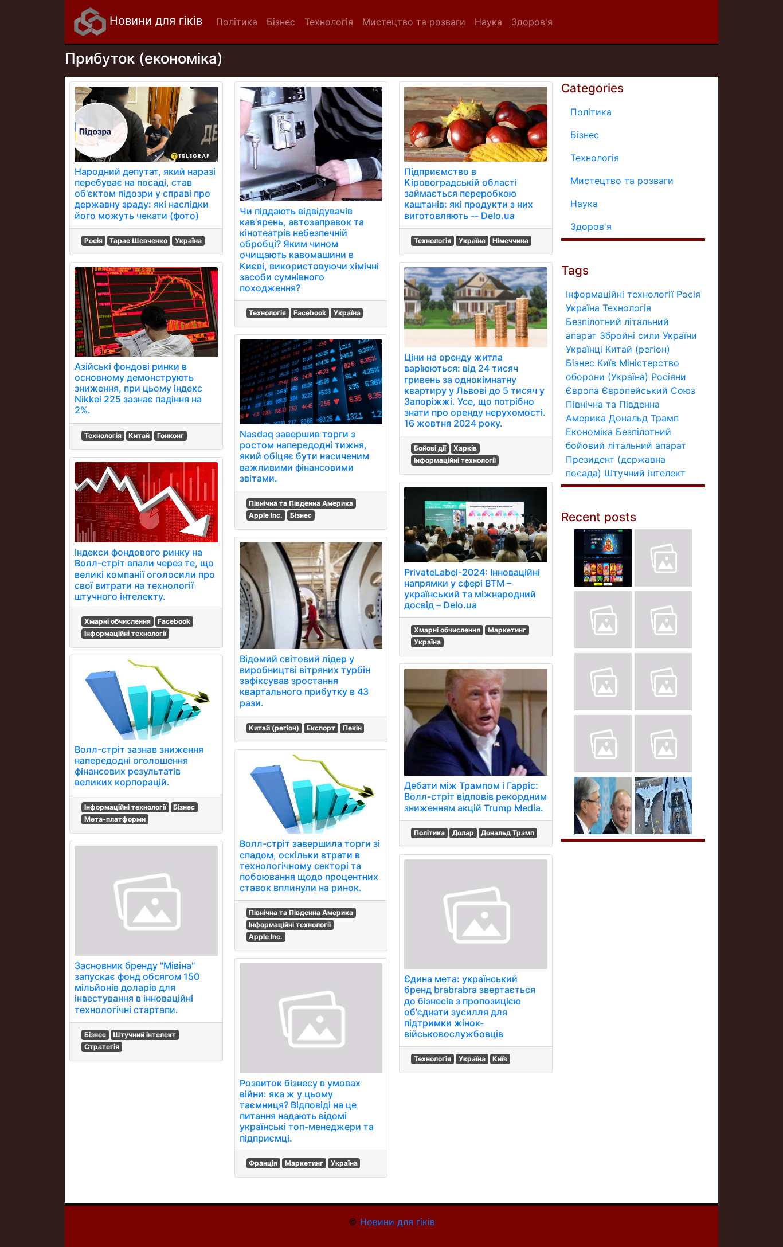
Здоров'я (591, 226)
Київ (499, 1058)
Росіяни (668, 376)
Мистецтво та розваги (622, 180)
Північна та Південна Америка (301, 503)
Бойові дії (430, 448)
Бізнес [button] (281, 22)
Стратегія (101, 1046)
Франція (263, 1163)
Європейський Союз (648, 390)
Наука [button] (488, 22)
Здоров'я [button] (532, 22)
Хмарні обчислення (117, 621)
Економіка (589, 431)
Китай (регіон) (274, 728)
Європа (582, 390)
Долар (463, 832)
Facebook (174, 621)
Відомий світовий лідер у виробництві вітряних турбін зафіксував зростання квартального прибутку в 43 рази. (305, 681)
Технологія (103, 435)
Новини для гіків (154, 21)
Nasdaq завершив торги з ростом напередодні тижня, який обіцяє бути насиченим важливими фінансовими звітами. (304, 456)
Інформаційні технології (125, 633)
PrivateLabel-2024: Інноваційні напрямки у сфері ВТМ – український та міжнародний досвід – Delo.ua (472, 588)
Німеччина (510, 240)
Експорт (321, 728)
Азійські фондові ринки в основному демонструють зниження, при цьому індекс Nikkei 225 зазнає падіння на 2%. (138, 388)
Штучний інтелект (144, 1034)
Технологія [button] (328, 22)
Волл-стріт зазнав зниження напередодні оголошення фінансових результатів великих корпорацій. (139, 766)
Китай (139, 435)
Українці (584, 349)
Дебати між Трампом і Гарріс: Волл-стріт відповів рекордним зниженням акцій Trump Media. (475, 796)
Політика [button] (236, 22)
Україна (188, 240)
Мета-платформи (115, 819)
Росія (93, 240)
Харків (465, 448)
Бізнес (184, 807)
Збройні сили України (648, 335)
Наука (584, 203)
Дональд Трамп (507, 832)
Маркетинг (304, 1163)
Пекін (352, 728)
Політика (429, 832)
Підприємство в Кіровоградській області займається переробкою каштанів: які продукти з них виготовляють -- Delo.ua (468, 193)
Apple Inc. (266, 515)
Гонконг (170, 435)
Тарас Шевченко (138, 240)
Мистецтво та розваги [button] (413, 22)
